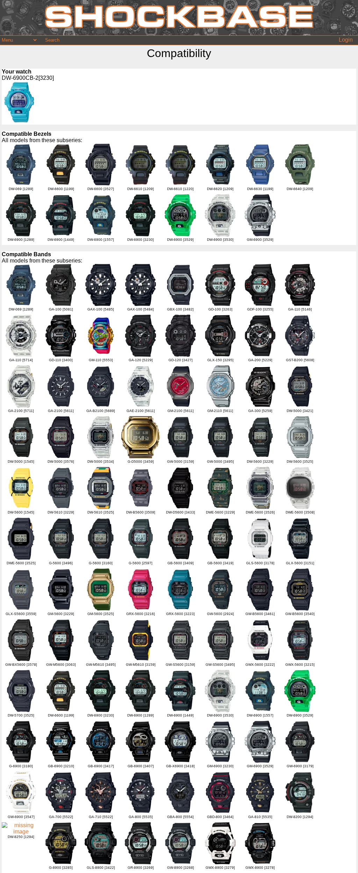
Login (346, 40)
